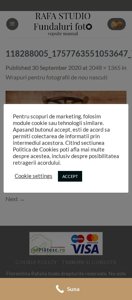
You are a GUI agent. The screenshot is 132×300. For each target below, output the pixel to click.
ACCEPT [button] (70, 176)
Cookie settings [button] (33, 176)
